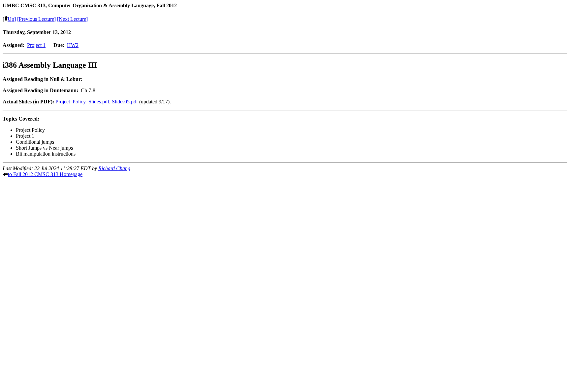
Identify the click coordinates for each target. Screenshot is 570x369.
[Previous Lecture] (36, 19)
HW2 (73, 45)
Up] (12, 19)
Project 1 (36, 45)
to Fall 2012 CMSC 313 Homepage (45, 174)
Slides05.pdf (125, 101)
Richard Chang (114, 168)
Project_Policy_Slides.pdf (82, 101)
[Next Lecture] (72, 19)
